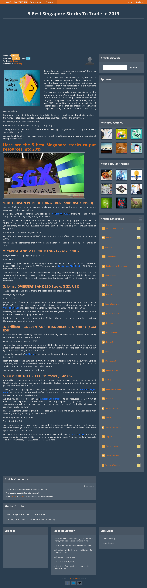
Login (129, 2)
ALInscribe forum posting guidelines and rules (72, 545)
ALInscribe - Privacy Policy (64, 561)
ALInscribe (75, 578)
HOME (8, 2)
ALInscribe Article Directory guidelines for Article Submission (73, 551)
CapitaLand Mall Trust (69, 266)
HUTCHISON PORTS (60, 213)
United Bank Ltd (11, 307)
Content (50, 2)
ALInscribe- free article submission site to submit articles (73, 567)
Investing (18, 63)
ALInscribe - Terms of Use (64, 557)
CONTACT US (20, 2)
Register (140, 2)
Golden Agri (31, 354)
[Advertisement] (73, 37)
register (22, 496)
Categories (35, 2)
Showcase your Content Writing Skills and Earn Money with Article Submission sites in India (73, 539)
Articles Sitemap (108, 538)
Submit (133, 67)
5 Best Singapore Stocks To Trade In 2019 (25, 514)
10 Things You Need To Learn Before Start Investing (30, 519)
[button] (140, 219)
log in (14, 496)
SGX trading (78, 434)
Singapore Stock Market (50, 398)
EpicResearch (15, 61)
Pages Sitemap (108, 543)
